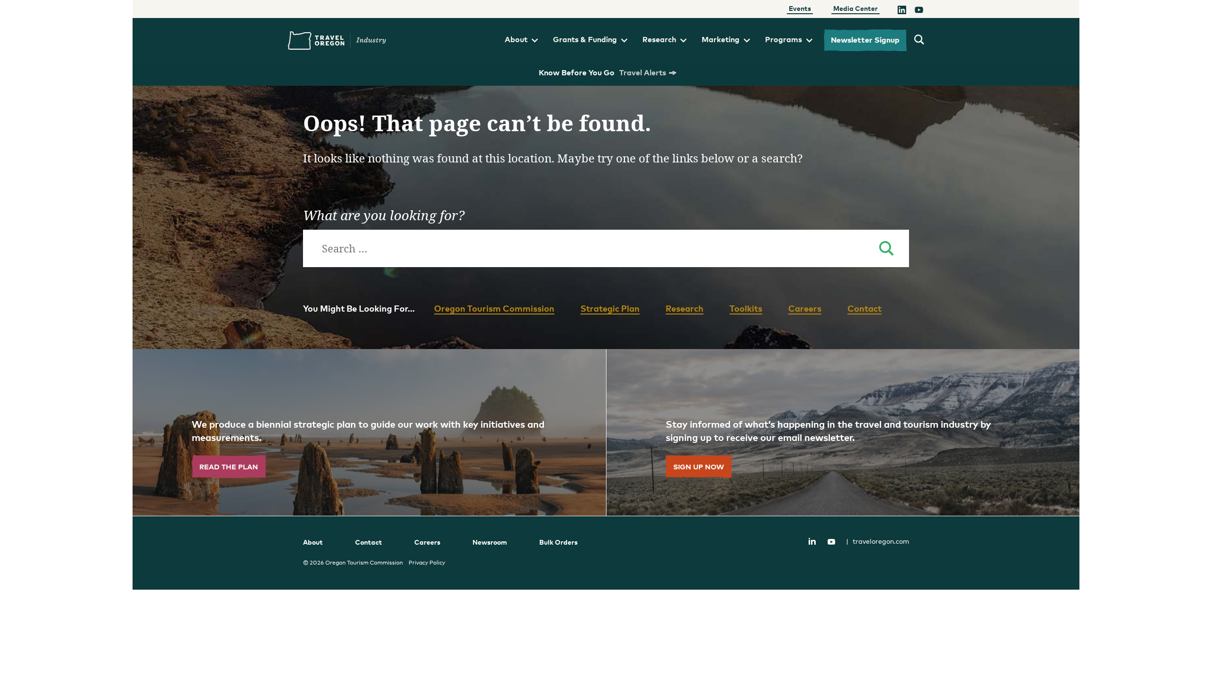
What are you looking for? (383, 215)
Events (800, 8)
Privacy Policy (427, 562)
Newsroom (489, 542)
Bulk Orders (558, 542)
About (516, 39)
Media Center (855, 8)
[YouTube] (919, 11)
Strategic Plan (610, 308)
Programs (783, 39)
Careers (804, 308)
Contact (864, 308)
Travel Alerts (642, 72)
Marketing (721, 39)
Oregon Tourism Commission (494, 308)
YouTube (831, 542)
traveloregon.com (877, 541)
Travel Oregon (337, 40)
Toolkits (746, 308)
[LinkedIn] (902, 11)
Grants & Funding (585, 39)
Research (659, 39)
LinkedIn (812, 541)
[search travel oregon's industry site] (919, 40)
